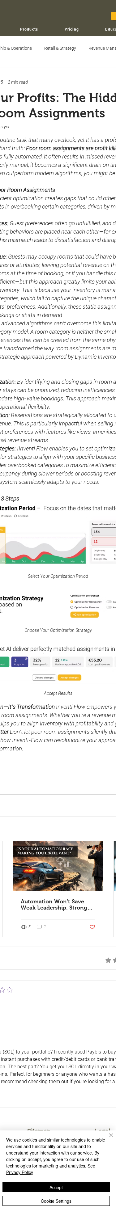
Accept (56, 1187)
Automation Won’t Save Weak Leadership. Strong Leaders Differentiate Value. (57, 904)
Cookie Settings (56, 1201)
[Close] (107, 1139)
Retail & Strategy (60, 48)
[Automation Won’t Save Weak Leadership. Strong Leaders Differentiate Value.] (58, 866)
